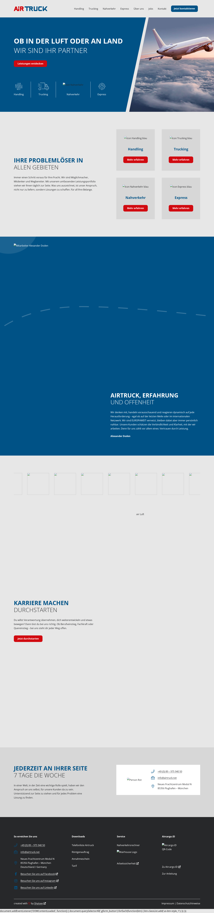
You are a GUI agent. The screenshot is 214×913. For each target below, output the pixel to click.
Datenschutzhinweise (188, 903)
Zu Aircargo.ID (170, 866)
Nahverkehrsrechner (128, 845)
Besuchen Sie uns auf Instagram (38, 880)
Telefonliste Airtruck (83, 845)
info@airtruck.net (167, 777)
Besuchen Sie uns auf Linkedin (37, 887)
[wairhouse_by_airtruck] (136, 854)
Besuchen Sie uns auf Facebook (38, 874)
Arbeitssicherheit (126, 863)
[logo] (30, 8)
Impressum (168, 903)
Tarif (74, 865)
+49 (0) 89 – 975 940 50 (170, 771)
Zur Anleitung (169, 873)
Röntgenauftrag (80, 852)
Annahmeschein (81, 858)
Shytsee (38, 903)
